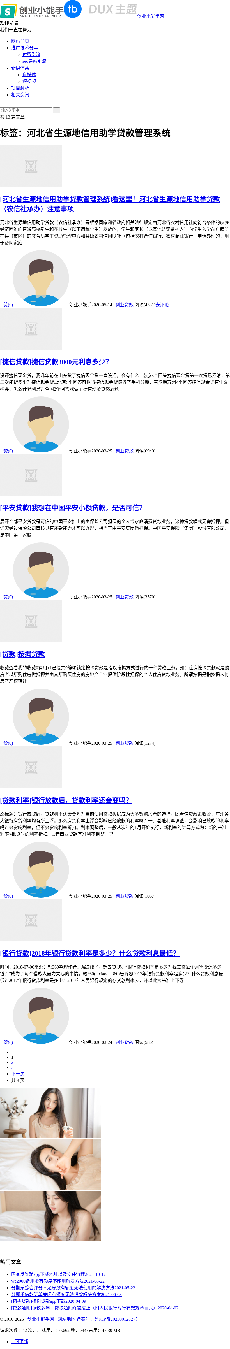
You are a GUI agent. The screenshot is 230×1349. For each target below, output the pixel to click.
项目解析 (20, 88)
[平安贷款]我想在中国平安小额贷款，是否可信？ (73, 508)
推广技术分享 (24, 47)
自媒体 (29, 74)
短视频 (29, 81)
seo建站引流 (34, 61)
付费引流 (31, 54)
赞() (6, 304)
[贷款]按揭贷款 (22, 654)
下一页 (18, 1073)
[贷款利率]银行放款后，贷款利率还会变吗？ (66, 800)
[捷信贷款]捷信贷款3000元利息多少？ (56, 362)
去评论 (162, 304)
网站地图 (66, 1319)
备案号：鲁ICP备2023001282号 (107, 1319)
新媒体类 (20, 68)
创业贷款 (123, 304)
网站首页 (20, 41)
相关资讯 (20, 94)
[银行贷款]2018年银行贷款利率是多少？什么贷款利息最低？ (90, 953)
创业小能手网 (150, 16)
